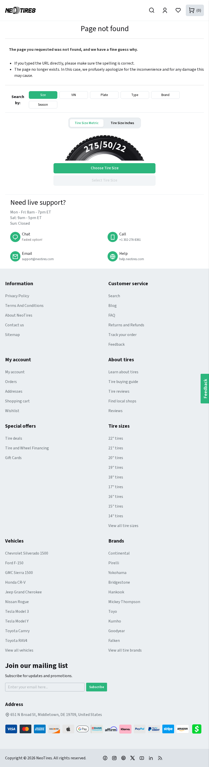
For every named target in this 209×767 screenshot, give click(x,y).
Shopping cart (17, 401)
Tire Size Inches (122, 123)
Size (43, 95)
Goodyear (116, 631)
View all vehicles (19, 650)
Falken (114, 640)
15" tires (115, 506)
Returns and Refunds (126, 325)
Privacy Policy (17, 296)
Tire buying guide (123, 382)
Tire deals (13, 438)
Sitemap (12, 335)
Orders (11, 382)
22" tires (115, 438)
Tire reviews (118, 391)
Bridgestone (119, 582)
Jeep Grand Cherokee (23, 592)
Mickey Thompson (124, 602)
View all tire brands (125, 650)
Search (114, 296)
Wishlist (12, 411)
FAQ (111, 315)
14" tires (115, 516)
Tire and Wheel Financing (27, 448)
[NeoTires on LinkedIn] (150, 758)
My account (15, 372)
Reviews (115, 411)
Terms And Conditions (24, 305)
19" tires (115, 467)
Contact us (14, 325)
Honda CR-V (15, 582)
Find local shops (122, 401)
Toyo (112, 611)
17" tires (115, 487)
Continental (119, 553)
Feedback (116, 344)
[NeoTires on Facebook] (105, 758)
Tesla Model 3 (17, 611)
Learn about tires (123, 372)
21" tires (115, 448)
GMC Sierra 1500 (19, 573)
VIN (73, 95)
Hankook (116, 592)
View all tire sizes (123, 526)
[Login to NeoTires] (165, 10)
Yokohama (117, 573)
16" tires (115, 496)
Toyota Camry (17, 631)
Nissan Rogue (17, 602)
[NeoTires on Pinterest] (123, 758)
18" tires (115, 477)
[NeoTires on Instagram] (114, 758)
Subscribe (96, 687)
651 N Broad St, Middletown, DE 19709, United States (56, 714)
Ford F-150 (14, 563)
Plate (104, 95)
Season (43, 104)
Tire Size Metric (86, 123)
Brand (165, 95)
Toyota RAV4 (16, 640)
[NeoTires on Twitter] (132, 758)
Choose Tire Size (105, 168)
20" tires (115, 458)
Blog (112, 305)
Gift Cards (13, 458)
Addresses (13, 391)
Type (134, 95)
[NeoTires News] (160, 758)
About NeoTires (18, 315)
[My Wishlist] (178, 10)
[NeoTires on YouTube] (141, 758)
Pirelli (113, 563)
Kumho (114, 621)
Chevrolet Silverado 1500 (26, 553)
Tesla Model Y (17, 621)
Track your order (122, 335)
